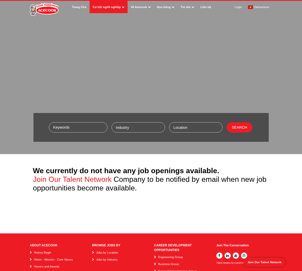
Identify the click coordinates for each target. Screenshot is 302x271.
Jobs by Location (107, 252)
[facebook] (219, 256)
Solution (227, 263)
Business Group (168, 264)
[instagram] (244, 256)
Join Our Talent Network (72, 179)
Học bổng (164, 7)
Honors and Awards (46, 266)
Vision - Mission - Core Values (53, 259)
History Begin (42, 252)
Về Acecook (139, 7)
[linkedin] (228, 256)
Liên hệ (206, 7)
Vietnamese (261, 7)
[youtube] (236, 256)
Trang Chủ (79, 7)
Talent (219, 263)
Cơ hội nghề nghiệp (107, 7)
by (232, 263)
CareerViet (239, 263)
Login (238, 7)
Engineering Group (170, 257)
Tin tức (186, 7)
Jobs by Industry (107, 259)
